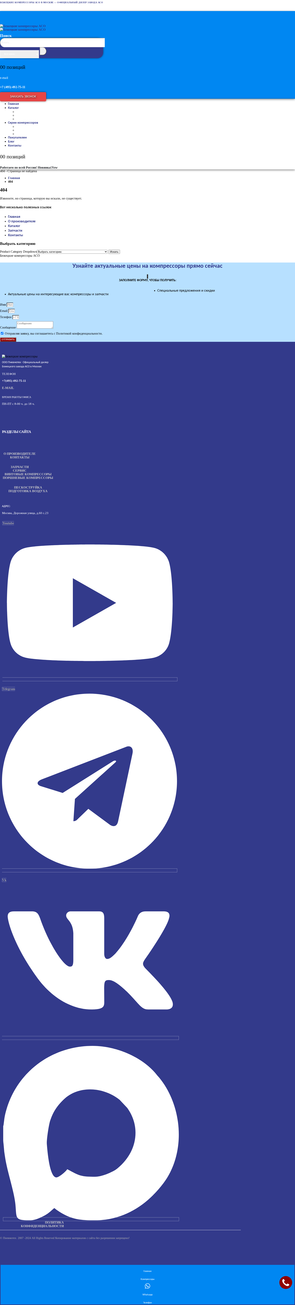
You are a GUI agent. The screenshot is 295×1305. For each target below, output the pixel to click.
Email (4, 311)
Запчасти (15, 231)
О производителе (22, 221)
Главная (14, 217)
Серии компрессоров (23, 122)
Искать (114, 251)
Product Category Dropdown (18, 251)
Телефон (6, 317)
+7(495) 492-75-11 (14, 380)
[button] (53, 52)
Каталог (13, 108)
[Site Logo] (23, 27)
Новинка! (48, 167)
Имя (3, 304)
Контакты (14, 145)
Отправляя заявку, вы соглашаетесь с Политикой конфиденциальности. (54, 333)
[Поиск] (43, 51)
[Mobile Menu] (4, 13)
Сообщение (8, 327)
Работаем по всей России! (18, 167)
